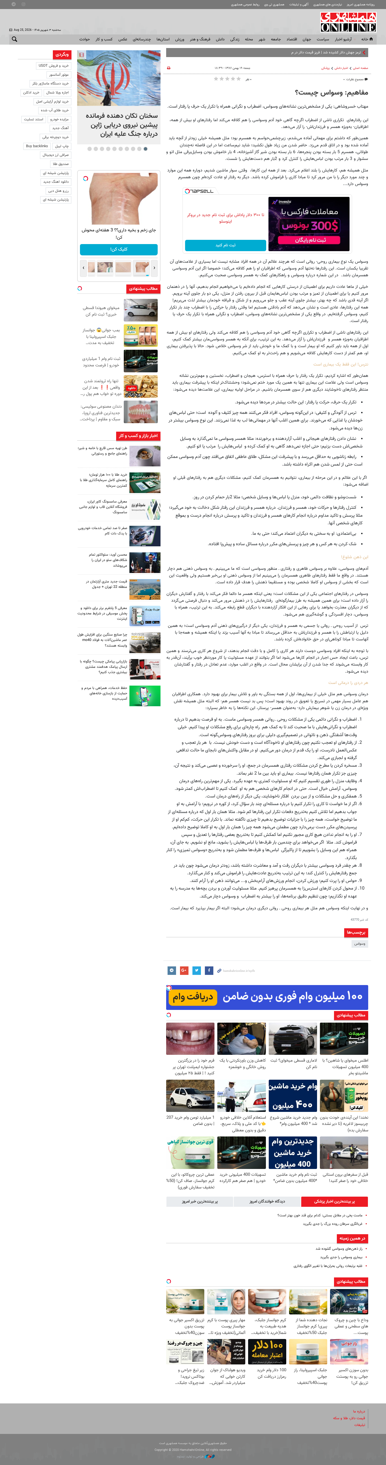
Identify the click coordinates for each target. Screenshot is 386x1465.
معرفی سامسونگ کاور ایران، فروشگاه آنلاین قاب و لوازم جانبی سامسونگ (103, 507)
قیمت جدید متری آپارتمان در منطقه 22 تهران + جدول (106, 584)
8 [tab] (102, 149)
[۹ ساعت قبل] (145, 482)
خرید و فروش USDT (54, 66)
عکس (122, 39)
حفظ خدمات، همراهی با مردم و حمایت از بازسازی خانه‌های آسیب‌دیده (104, 693)
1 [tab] (145, 149)
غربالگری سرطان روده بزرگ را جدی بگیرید (333, 1224)
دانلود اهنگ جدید (56, 182)
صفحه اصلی (360, 68)
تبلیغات (359, 1425)
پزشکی (325, 68)
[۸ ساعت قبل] (145, 456)
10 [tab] (89, 149)
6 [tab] (114, 149)
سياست (323, 39)
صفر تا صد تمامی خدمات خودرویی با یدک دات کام (102, 530)
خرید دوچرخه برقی (55, 137)
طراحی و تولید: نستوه (191, 1456)
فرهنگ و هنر (200, 39)
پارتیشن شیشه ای (56, 173)
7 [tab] (108, 149)
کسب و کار (104, 39)
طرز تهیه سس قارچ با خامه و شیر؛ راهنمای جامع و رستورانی (102, 451)
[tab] (334, 1201)
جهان (307, 39)
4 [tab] (127, 149)
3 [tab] (133, 149)
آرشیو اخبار (343, 39)
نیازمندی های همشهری (327, 4)
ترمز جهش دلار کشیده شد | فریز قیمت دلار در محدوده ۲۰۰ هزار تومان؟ (309, 52)
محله (249, 39)
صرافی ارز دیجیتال (56, 155)
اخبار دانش (341, 68)
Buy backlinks (37, 146)
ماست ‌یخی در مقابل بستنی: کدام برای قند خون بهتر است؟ (320, 1215)
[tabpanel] (119, 97)
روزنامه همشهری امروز (361, 4)
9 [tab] (96, 149)
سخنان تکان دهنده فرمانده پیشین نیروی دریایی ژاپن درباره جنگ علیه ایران (122, 125)
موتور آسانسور (59, 75)
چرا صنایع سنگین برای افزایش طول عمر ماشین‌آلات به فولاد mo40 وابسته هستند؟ (102, 640)
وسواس (359, 944)
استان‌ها (163, 39)
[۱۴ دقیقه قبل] (119, 78)
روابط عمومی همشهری (245, 4)
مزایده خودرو (59, 119)
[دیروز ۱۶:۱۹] (145, 616)
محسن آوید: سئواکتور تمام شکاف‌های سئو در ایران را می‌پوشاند (108, 560)
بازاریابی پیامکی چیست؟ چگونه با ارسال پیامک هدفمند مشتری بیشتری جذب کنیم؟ (103, 667)
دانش (220, 39)
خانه (364, 39)
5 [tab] (121, 149)
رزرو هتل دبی (58, 191)
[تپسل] (187, 191)
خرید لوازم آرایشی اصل (52, 102)
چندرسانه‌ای (142, 39)
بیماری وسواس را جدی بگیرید (341, 1257)
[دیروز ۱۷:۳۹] (145, 562)
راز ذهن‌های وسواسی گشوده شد (339, 1249)
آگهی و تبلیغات (299, 4)
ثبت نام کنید (226, 245)
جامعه (276, 39)
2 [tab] (139, 149)
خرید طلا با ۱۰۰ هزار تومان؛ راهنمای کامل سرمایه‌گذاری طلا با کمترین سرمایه (103, 480)
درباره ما (359, 1411)
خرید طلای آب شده (55, 110)
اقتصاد (292, 39)
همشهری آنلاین (346, 22)
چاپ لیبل (62, 146)
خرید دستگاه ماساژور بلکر (50, 83)
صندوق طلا (61, 164)
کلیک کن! (118, 249)
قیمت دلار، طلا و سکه (349, 1418)
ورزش (179, 39)
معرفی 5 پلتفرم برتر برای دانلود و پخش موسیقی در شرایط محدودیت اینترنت (102, 613)
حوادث (84, 39)
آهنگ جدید (60, 128)
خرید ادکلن (31, 92)
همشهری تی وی (274, 4)
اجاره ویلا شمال (57, 92)
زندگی (234, 39)
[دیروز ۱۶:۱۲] (145, 696)
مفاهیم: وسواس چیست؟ (331, 93)
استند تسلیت (33, 119)
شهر (262, 39)
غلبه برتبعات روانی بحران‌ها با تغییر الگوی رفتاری (328, 1266)
